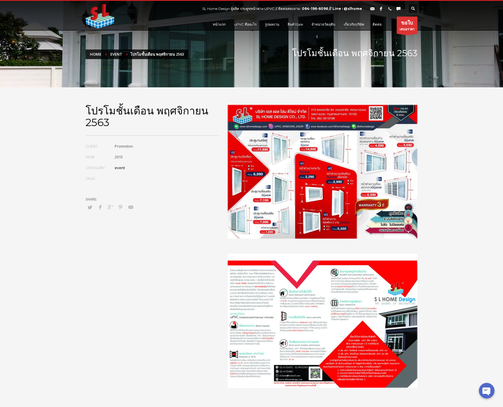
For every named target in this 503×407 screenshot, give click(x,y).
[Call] (389, 8)
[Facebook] (381, 8)
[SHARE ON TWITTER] (90, 207)
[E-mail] (372, 8)
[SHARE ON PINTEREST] (120, 207)
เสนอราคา (407, 25)
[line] (398, 8)
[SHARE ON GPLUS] (110, 207)
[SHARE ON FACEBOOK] (100, 207)
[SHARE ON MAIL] (130, 207)
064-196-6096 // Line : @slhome (332, 8)
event (120, 167)
